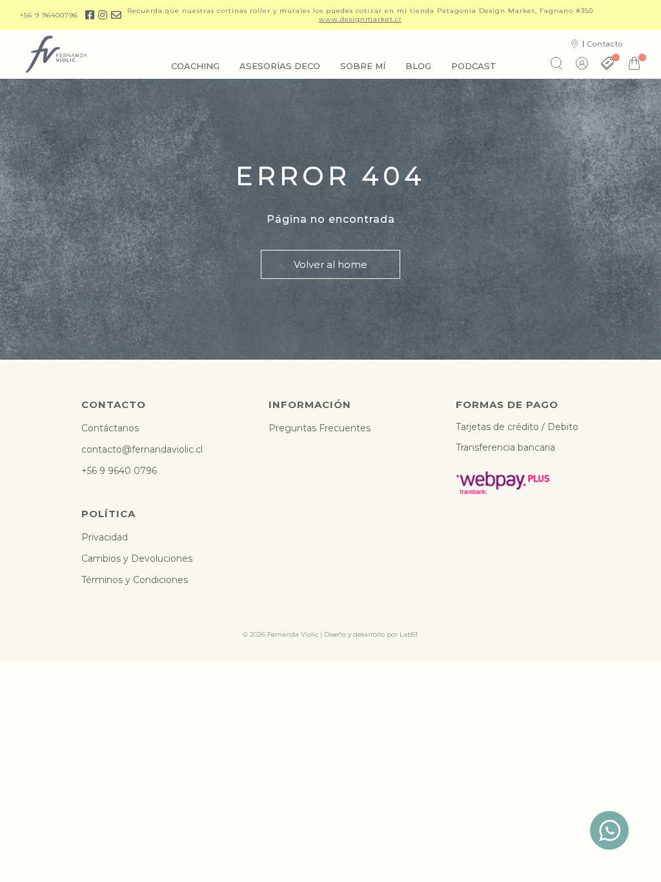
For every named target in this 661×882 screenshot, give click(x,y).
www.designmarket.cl (360, 19)
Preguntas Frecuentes (320, 428)
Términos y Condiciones (134, 580)
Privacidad (104, 537)
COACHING (195, 66)
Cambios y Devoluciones (136, 558)
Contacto (605, 43)
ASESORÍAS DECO (279, 66)
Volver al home (330, 264)
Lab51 (409, 634)
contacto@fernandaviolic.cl (142, 449)
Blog (418, 66)
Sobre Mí (362, 66)
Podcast (473, 66)
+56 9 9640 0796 (119, 471)
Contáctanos (110, 428)
